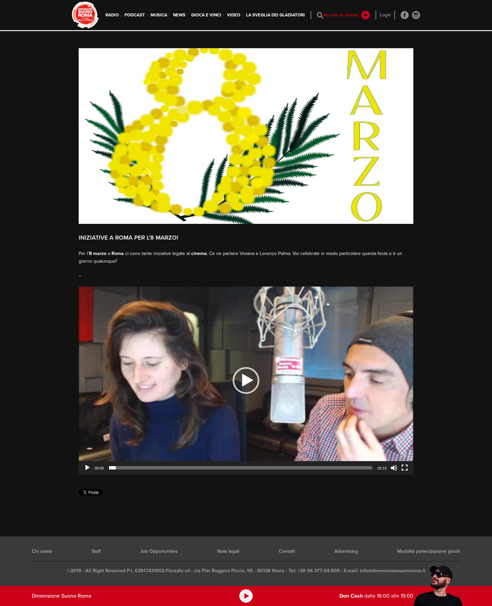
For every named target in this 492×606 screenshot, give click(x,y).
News (179, 15)
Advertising (346, 551)
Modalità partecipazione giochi (428, 551)
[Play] (87, 467)
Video (233, 15)
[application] (246, 380)
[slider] (240, 467)
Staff (96, 551)
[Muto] (394, 467)
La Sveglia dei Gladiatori (275, 15)
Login (385, 15)
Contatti (287, 551)
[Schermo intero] (404, 467)
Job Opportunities (159, 551)
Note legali (228, 551)
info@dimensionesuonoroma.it (392, 571)
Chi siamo (42, 551)
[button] (246, 380)
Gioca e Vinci (206, 15)
